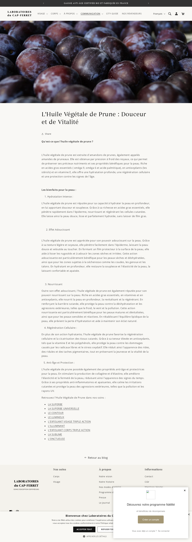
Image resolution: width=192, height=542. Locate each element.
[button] (42, 13)
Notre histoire (106, 481)
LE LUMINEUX (56, 417)
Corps (56, 476)
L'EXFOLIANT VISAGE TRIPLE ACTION (69, 421)
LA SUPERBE (55, 404)
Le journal (104, 502)
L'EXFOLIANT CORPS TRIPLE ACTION (69, 430)
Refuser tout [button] (108, 529)
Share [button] (48, 133)
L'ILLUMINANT (56, 426)
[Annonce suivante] (148, 3)
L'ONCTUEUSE (56, 438)
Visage (56, 481)
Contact (149, 476)
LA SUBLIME (55, 434)
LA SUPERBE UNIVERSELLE (63, 408)
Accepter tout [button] (84, 529)
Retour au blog (98, 457)
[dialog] (96, 526)
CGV (147, 481)
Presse (102, 497)
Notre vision (105, 476)
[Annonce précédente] (43, 3)
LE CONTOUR (56, 413)
